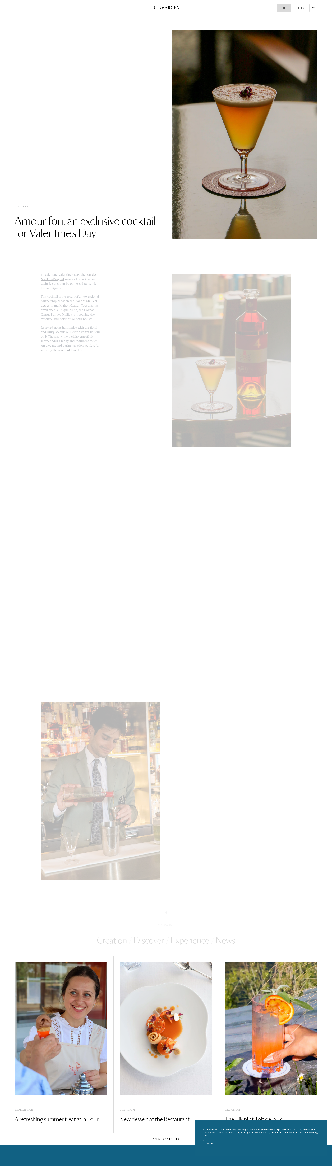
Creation (112, 940)
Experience (190, 940)
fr (314, 21)
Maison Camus (69, 305)
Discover (148, 940)
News (225, 940)
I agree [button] (210, 1143)
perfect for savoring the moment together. (70, 347)
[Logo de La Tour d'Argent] (166, 7)
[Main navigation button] (16, 7)
